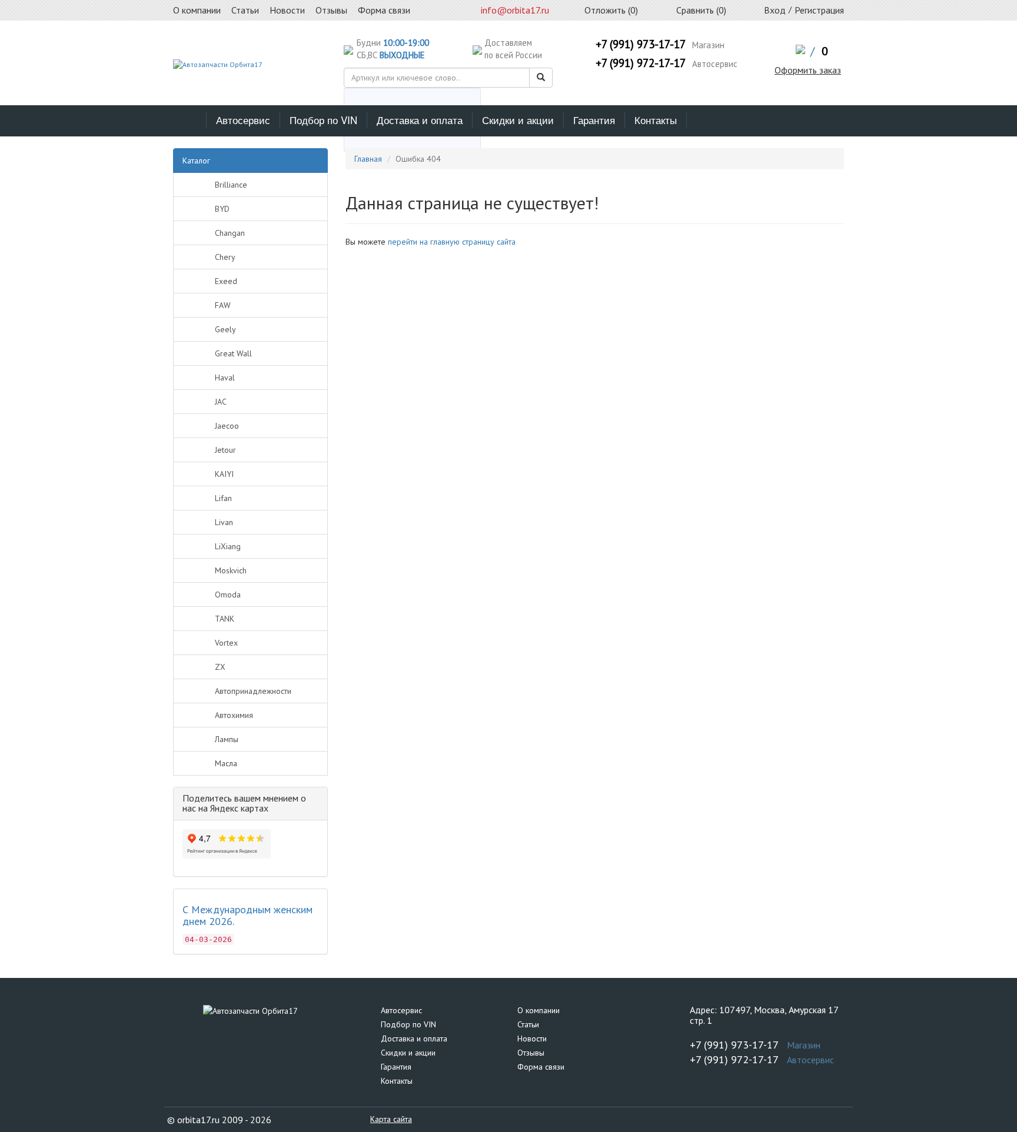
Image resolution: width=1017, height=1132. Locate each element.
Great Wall (233, 353)
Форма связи (540, 1066)
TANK (224, 618)
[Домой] (190, 120)
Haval (225, 377)
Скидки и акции (518, 119)
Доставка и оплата (420, 119)
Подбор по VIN (323, 119)
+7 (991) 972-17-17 (641, 63)
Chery (225, 257)
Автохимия (234, 715)
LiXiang (228, 546)
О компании (538, 1010)
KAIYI (224, 474)
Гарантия (594, 119)
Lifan (223, 498)
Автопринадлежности (253, 691)
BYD (222, 208)
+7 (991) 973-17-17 (641, 44)
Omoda (228, 594)
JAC (221, 401)
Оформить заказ (808, 70)
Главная (368, 158)
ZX (220, 667)
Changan (230, 233)
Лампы (226, 739)
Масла (226, 763)
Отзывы (530, 1052)
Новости (532, 1038)
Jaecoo (227, 425)
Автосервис (243, 119)
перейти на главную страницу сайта (452, 241)
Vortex (226, 642)
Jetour (225, 450)
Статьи (528, 1024)
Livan (224, 522)
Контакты (655, 119)
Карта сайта (391, 1119)
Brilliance (231, 184)
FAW (223, 305)
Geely (225, 329)
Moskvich (231, 570)
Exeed (226, 281)
